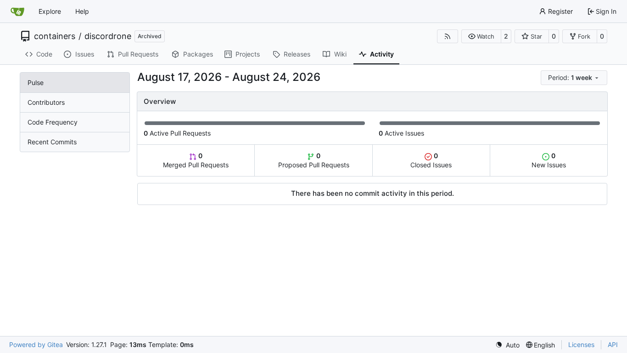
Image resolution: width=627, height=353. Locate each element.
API (613, 344)
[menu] (574, 77)
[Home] (17, 11)
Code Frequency (53, 122)
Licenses (581, 344)
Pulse (36, 82)
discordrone (107, 36)
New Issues (549, 160)
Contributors (46, 102)
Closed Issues (431, 160)
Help (82, 11)
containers (54, 36)
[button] (481, 36)
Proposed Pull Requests (313, 160)
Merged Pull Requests (196, 160)
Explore (50, 11)
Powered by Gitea (36, 344)
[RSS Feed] (447, 36)
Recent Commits (52, 142)
